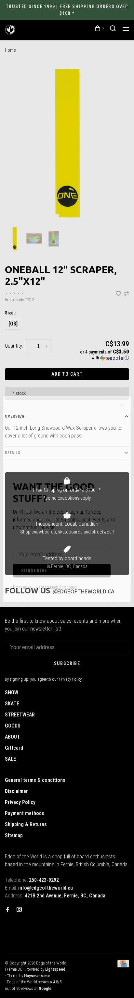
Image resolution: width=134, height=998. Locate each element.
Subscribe (34, 570)
